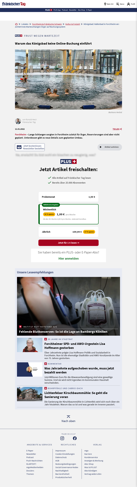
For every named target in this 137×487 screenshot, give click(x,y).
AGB (57, 460)
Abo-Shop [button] (81, 10)
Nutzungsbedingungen (65, 464)
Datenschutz (61, 457)
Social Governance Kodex (66, 467)
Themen (30, 474)
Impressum (60, 450)
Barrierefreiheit (62, 474)
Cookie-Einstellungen (65, 454)
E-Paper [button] (89, 10)
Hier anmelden (68, 258)
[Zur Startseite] (16, 24)
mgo (86, 450)
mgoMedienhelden (34, 467)
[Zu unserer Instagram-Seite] (62, 438)
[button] (48, 10)
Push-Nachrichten (34, 460)
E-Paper (29, 450)
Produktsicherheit (63, 477)
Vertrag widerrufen (92, 474)
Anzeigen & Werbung (93, 460)
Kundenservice (91, 457)
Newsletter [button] (73, 10)
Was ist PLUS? (90, 467)
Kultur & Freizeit (72, 24)
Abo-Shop (89, 464)
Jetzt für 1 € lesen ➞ (68, 242)
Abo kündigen (90, 470)
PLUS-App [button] (57, 10)
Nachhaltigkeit (61, 470)
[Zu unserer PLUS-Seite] (18, 36)
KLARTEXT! (31, 464)
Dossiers (30, 470)
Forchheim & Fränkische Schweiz (47, 24)
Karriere (88, 454)
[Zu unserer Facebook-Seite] (75, 438)
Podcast (30, 457)
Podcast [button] (65, 10)
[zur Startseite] (13, 3)
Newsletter (31, 454)
